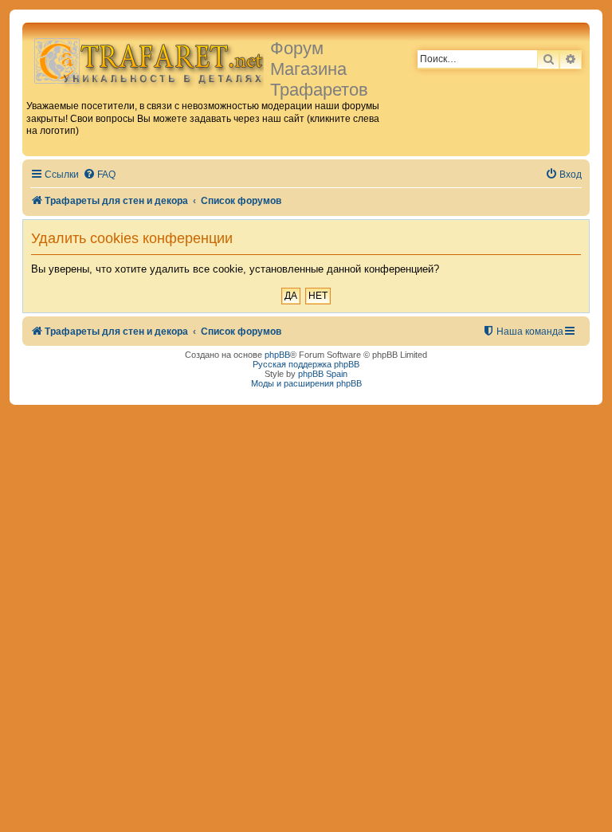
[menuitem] (99, 175)
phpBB (277, 354)
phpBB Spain (322, 374)
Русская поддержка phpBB (306, 364)
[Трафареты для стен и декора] (148, 60)
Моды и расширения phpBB (306, 383)
